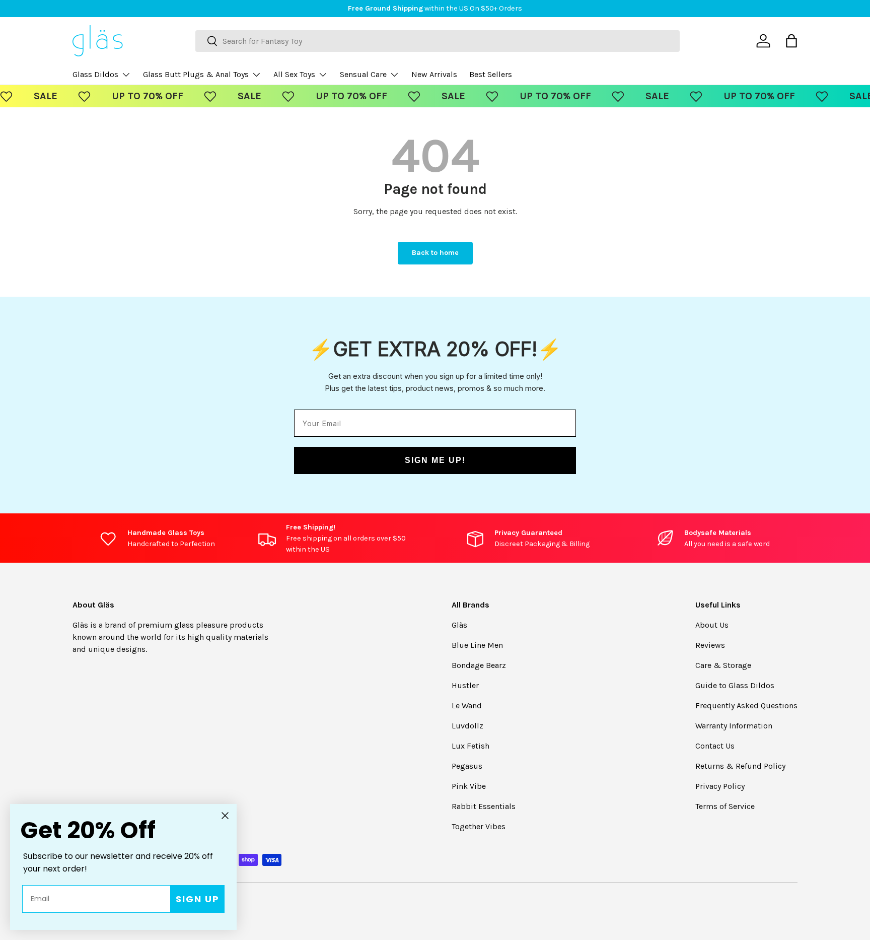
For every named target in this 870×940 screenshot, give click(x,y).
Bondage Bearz (479, 665)
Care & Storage (723, 665)
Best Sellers (490, 74)
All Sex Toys (294, 74)
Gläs (459, 625)
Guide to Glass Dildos (734, 685)
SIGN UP (198, 899)
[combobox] (437, 41)
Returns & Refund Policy (740, 766)
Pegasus (467, 766)
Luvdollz (467, 725)
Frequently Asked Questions (746, 705)
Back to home (435, 252)
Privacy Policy (720, 786)
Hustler (465, 685)
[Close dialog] (225, 815)
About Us (712, 625)
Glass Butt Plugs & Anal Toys (196, 74)
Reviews (710, 645)
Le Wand (467, 705)
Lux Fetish (470, 746)
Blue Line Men (477, 645)
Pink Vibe (469, 786)
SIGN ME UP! (435, 460)
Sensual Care (363, 74)
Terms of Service (725, 806)
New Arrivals (434, 74)
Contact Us (715, 746)
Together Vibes (478, 826)
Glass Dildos (95, 74)
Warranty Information (733, 725)
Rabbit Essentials (484, 806)
